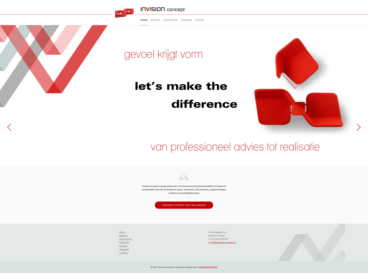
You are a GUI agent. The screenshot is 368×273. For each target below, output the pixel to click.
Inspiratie (186, 20)
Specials (123, 245)
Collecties (124, 242)
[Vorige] (9, 127)
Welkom (155, 20)
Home (144, 20)
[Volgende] (359, 127)
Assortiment (170, 20)
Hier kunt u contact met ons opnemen (184, 205)
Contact (199, 20)
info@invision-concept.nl (223, 242)
